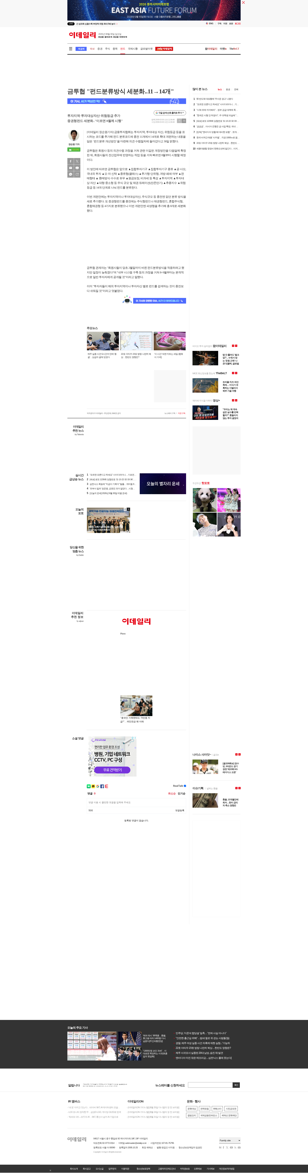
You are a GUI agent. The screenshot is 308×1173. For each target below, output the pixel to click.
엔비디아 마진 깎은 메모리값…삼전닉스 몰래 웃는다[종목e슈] (206, 1058)
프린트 (77, 168)
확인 (236, 1085)
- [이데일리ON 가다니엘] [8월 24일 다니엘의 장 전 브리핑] (153, 1112)
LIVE (71, 23)
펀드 (122, 48)
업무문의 (112, 1168)
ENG (211, 23)
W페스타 (217, 1108)
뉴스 (220, 89)
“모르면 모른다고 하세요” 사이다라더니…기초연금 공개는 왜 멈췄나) (120, 474)
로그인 (238, 23)
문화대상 (192, 1108)
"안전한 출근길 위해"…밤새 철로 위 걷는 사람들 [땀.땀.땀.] (204, 1038)
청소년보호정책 (143, 1168)
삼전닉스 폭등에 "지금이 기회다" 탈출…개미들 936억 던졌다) (116, 484)
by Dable (80, 555)
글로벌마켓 (146, 48)
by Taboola (79, 434)
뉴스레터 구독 (169, 413)
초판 (231, 23)
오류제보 (197, 1168)
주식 (107, 48)
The (234, 48)
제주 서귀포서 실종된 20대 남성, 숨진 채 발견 (198, 1053)
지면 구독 (181, 413)
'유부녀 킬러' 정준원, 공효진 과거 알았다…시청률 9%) (113, 488)
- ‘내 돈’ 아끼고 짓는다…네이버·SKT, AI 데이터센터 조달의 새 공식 (94, 1107)
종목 (115, 48)
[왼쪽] (125, 509)
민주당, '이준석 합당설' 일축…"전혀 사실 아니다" (200, 1033)
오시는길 (99, 1168)
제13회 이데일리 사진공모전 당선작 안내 (101, 1085)
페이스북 (70, 161)
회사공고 (86, 1168)
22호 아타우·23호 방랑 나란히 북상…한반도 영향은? (202, 1048)
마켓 (223, 48)
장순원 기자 (73, 144)
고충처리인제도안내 (166, 1168)
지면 (225, 23)
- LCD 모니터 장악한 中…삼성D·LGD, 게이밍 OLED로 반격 (94, 1112)
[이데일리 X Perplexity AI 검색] (126, 101)
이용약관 (125, 1168)
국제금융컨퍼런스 (208, 1115)
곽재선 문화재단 (229, 1115)
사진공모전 (231, 1108)
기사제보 (210, 1168)
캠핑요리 (192, 1115)
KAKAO (70, 174)
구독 (219, 23)
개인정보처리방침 (226, 1168)
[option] (128, 24)
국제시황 (133, 48)
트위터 (77, 161)
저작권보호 (185, 1168)
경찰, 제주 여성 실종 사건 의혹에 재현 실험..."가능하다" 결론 (205, 1043)
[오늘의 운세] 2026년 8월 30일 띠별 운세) (107, 493)
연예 (236, 89)
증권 (99, 48)
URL (77, 174)
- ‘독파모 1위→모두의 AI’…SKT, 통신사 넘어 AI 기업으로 (92, 1117)
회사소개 (74, 1168)
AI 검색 (81, 49)
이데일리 (98, 35)
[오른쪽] (128, 509)
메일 (70, 168)
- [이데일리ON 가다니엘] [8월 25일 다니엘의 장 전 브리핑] (153, 1107)
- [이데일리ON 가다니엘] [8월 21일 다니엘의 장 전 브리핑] (153, 1117)
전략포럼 (204, 1108)
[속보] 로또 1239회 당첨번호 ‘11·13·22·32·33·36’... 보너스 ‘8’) (115, 479)
